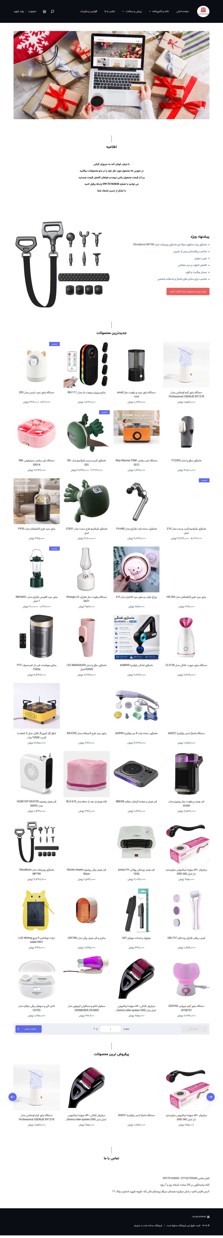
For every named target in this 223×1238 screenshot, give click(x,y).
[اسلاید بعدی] (198, 75)
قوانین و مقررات (88, 11)
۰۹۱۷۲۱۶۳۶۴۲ (199, 1217)
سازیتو (137, 1226)
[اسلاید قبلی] (24, 75)
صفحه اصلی (182, 11)
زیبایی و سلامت (134, 11)
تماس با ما (109, 11)
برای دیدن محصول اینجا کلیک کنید (188, 291)
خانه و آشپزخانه (160, 11)
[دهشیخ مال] (203, 11)
